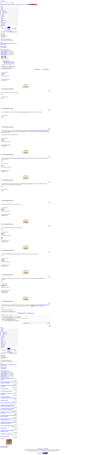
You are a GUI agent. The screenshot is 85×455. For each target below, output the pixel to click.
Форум (9, 4)
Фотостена (2, 18)
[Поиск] (0, 3)
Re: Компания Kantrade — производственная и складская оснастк (8, 397)
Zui (1, 165)
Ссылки (25, 4)
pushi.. (12, 40)
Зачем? (9, 29)
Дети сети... (2, 0)
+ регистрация (3, 47)
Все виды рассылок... (9, 30)
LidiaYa (2, 209)
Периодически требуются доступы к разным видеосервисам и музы (8, 406)
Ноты (29, 4)
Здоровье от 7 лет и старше (8, 61)
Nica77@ (3, 233)
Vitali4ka (3, 73)
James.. (2, 51)
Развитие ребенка (4, 400)
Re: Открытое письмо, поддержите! (8, 402)
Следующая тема (30, 313)
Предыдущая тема (21, 313)
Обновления (4, 10)
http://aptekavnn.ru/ (24, 111)
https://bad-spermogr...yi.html (19, 158)
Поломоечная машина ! (5, 436)
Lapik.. (2, 54)
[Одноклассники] (3, 56)
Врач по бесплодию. (5, 388)
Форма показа (46, 69)
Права (11, 315)
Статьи (22, 4)
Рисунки (32, 4)
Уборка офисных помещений (6, 433)
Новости (5, 4)
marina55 (3, 259)
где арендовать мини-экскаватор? (7, 425)
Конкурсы (13, 4)
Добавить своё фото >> (5, 446)
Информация (3, 346)
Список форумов (6, 60)
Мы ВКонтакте (5, 58)
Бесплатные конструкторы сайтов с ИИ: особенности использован (8, 423)
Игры (36, 4)
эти (45, 278)
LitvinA (2, 139)
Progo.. (2, 50)
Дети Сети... (40, 448)
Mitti (2, 53)
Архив (3, 335)
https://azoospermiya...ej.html (30, 183)
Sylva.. (2, 52)
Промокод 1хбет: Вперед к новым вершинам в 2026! (7, 431)
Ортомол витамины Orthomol (6, 391)
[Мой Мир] (5, 56)
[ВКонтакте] (2, 56)
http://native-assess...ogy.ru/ (12, 253)
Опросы (2, 21)
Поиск (7, 315)
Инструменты (37, 69)
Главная (2, 4)
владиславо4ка (4, 285)
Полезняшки (18, 4)
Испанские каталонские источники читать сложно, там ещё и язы (8, 409)
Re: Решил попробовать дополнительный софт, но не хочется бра (9, 382)
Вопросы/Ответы (3, 20)
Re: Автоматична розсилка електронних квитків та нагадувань (9, 419)
